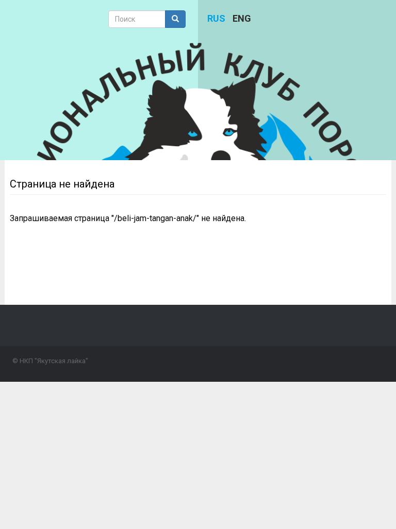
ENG (242, 18)
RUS (216, 18)
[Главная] (198, 156)
